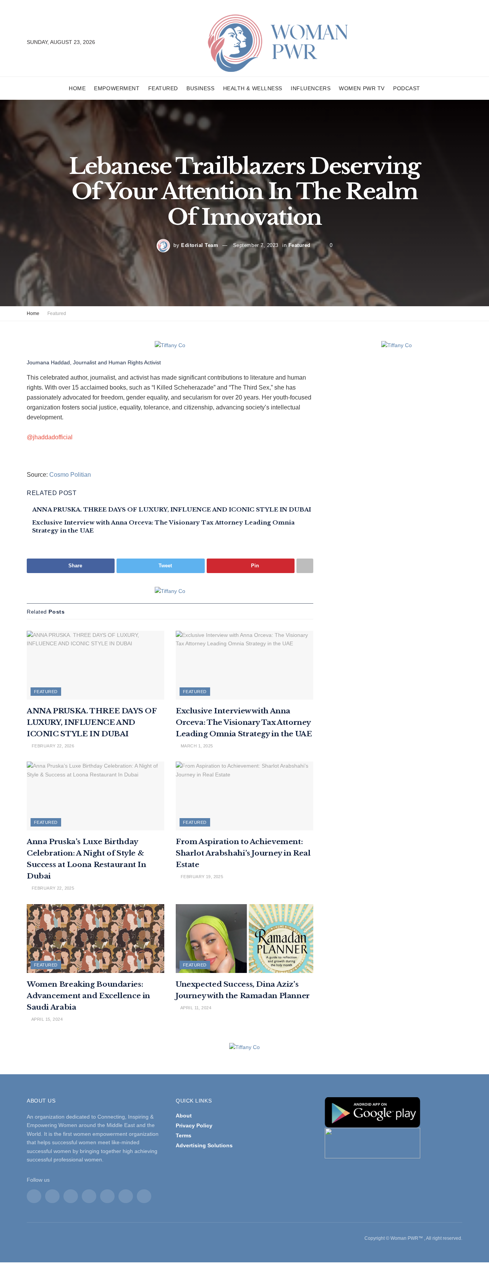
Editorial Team (199, 245)
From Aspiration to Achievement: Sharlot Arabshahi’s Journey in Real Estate (243, 853)
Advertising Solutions (204, 1145)
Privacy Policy (194, 1125)
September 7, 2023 (256, 245)
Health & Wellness (253, 88)
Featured (163, 88)
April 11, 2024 (195, 1007)
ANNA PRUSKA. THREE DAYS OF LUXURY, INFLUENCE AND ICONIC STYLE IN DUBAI (171, 509)
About (184, 1115)
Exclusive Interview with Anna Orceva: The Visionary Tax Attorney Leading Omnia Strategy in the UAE (244, 722)
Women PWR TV (362, 88)
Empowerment (116, 88)
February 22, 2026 (52, 746)
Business (200, 88)
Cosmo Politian (70, 474)
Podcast (406, 88)
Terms (183, 1135)
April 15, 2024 (46, 1019)
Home (77, 88)
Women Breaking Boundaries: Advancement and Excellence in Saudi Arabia (88, 996)
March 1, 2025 (196, 746)
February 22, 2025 (52, 888)
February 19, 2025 (201, 876)
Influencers (310, 88)
